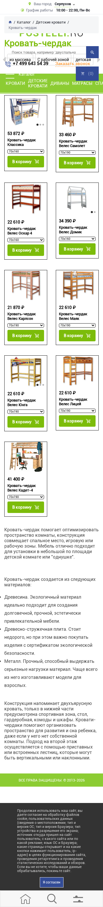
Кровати (15, 83)
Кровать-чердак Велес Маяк (73, 316)
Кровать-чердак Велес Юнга (21, 402)
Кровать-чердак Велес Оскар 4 (21, 230)
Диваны (59, 83)
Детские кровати (37, 83)
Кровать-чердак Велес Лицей (73, 401)
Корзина (87, 73)
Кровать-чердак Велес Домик (73, 229)
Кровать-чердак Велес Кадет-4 (21, 487)
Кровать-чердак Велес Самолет (73, 143)
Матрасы (82, 83)
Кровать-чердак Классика (21, 142)
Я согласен (51, 882)
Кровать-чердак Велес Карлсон (21, 316)
